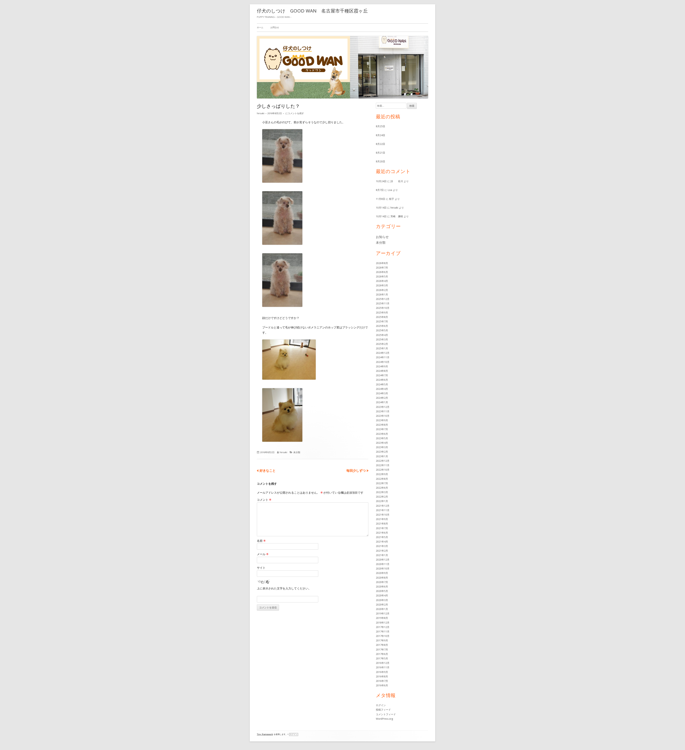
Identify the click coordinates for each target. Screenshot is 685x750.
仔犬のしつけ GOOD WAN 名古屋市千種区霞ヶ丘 (312, 10)
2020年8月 (382, 577)
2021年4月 (382, 541)
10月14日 (381, 207)
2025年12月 (382, 299)
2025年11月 (382, 303)
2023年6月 (382, 433)
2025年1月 (382, 348)
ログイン (381, 705)
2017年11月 (382, 631)
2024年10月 (382, 362)
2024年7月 (382, 375)
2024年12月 (382, 352)
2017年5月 (382, 658)
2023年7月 (382, 429)
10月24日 (381, 181)
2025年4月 (382, 335)
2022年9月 (382, 474)
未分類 (296, 452)
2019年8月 (382, 618)
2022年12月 (382, 460)
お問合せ (274, 27)
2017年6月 (382, 654)
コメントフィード (386, 714)
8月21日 (380, 152)
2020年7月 (382, 582)
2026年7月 (382, 267)
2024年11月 (382, 357)
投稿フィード (383, 709)
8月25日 (380, 126)
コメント (264, 500)
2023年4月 (382, 442)
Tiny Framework (265, 734)
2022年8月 (382, 478)
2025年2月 (382, 344)
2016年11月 (382, 667)
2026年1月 (382, 294)
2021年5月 (382, 537)
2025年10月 (382, 308)
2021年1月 (382, 555)
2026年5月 (382, 276)
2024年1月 (382, 402)
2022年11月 (382, 465)
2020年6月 (382, 586)
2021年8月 (382, 523)
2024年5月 (382, 384)
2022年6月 (382, 487)
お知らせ (382, 237)
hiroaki (260, 113)
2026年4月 (382, 281)
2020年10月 (382, 568)
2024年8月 (382, 371)
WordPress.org (384, 718)
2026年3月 (382, 285)
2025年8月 (382, 317)
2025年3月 (382, 339)
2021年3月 (382, 546)
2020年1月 (382, 609)
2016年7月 (382, 681)
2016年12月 (382, 663)
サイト (261, 568)
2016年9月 (382, 672)
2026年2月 (382, 290)
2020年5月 (382, 591)
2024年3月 (382, 393)
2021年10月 (382, 514)
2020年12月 (382, 559)
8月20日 (380, 161)
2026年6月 (382, 272)
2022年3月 (382, 492)
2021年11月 (382, 510)
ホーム (260, 27)
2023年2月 (382, 451)
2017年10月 (382, 636)
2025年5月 (382, 330)
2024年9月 (382, 366)
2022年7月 (382, 483)
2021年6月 (382, 532)
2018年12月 (382, 622)
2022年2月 (382, 496)
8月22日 (380, 144)
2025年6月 (382, 326)
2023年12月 (382, 407)
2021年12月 (382, 505)
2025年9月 (382, 312)
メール (262, 554)
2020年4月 (382, 595)
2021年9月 (382, 519)
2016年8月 (382, 676)
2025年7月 (382, 321)
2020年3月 (382, 600)
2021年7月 (382, 528)
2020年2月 (382, 604)
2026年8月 (382, 263)
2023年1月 (382, 456)
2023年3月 (382, 447)
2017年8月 (382, 645)
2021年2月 (382, 550)
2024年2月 (382, 397)
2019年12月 (382, 613)
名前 (261, 541)
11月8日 (380, 199)
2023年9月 (382, 420)
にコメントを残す (294, 113)
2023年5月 (382, 438)
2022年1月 (382, 501)
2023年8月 (382, 424)
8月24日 (380, 135)
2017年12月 (382, 627)
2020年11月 (382, 564)
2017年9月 (382, 640)
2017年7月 (382, 649)
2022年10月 (382, 469)
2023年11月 (382, 411)
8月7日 (380, 190)
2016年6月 (382, 685)
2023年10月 (382, 415)
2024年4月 (382, 389)
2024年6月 (382, 379)
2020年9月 (382, 573)
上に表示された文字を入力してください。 (284, 588)
